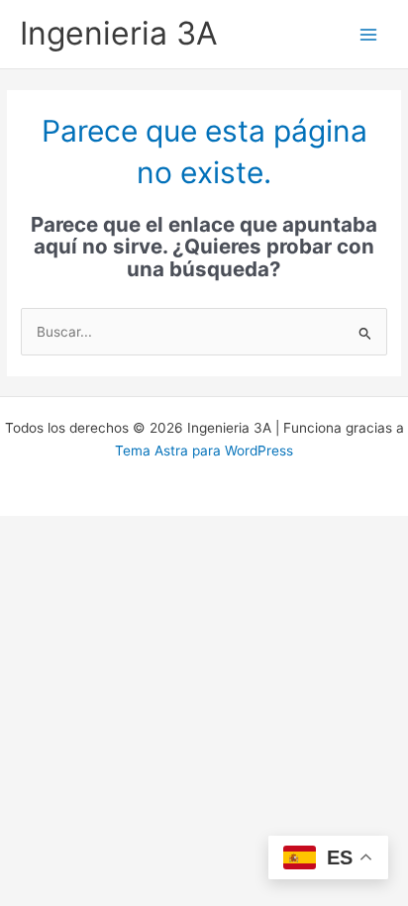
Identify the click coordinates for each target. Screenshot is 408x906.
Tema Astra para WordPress (204, 450)
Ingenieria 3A (119, 33)
